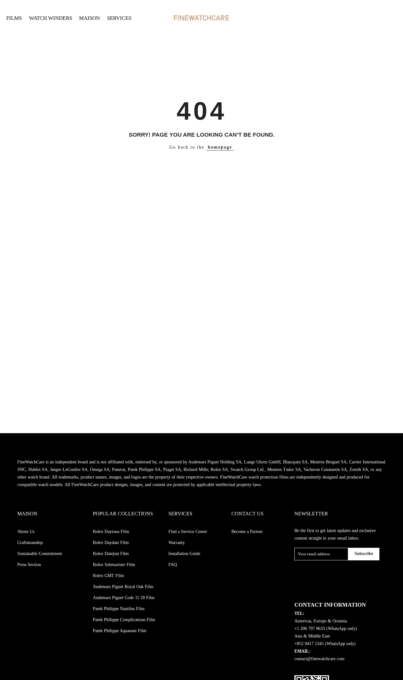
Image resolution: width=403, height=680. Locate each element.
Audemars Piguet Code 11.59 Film (124, 597)
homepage (220, 147)
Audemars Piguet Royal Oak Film (123, 586)
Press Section (29, 564)
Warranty (176, 542)
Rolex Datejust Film (111, 553)
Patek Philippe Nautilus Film (119, 608)
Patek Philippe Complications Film (124, 619)
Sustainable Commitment (39, 553)
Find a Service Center (187, 531)
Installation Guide (184, 553)
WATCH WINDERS (50, 18)
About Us (25, 531)
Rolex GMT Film (108, 575)
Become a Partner (247, 531)
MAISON (89, 18)
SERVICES (119, 18)
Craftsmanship (30, 542)
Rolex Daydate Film (111, 542)
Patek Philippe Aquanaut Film (119, 630)
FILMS (14, 18)
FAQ (172, 564)
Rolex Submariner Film (114, 564)
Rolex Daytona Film (111, 531)
